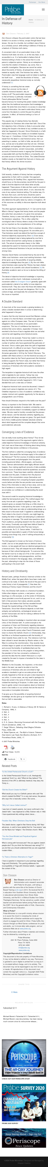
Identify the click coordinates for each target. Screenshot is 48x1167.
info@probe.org (24, 947)
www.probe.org (25, 928)
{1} (12, 82)
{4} (41, 267)
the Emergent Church (23, 281)
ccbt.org (18, 890)
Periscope (32, 2)
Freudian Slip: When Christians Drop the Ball (18, 820)
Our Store (41, 2)
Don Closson (10, 875)
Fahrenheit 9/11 (10, 1008)
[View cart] (36, 9)
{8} (30, 633)
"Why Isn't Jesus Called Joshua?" (14, 805)
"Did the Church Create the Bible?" (15, 789)
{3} (29, 262)
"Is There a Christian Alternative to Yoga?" (17, 857)
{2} (33, 235)
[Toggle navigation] (43, 9)
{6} (13, 537)
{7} (29, 584)
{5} (8, 272)
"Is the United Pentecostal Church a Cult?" (18, 771)
